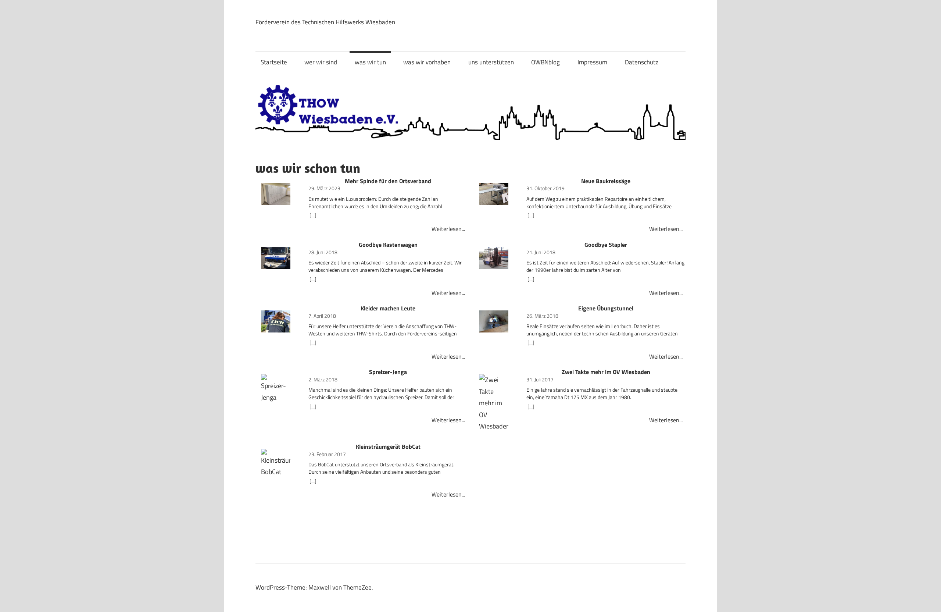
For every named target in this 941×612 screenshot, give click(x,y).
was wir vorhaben (427, 62)
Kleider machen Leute (388, 308)
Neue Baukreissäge (605, 181)
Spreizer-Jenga (388, 372)
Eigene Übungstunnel (605, 308)
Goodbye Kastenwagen (388, 245)
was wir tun (370, 62)
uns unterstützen (491, 62)
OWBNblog (545, 62)
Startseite (274, 62)
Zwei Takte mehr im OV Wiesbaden (606, 372)
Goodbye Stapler (605, 245)
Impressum (592, 62)
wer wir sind (320, 62)
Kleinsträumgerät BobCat (388, 447)
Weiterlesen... (448, 228)
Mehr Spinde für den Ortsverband (388, 181)
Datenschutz (641, 62)
